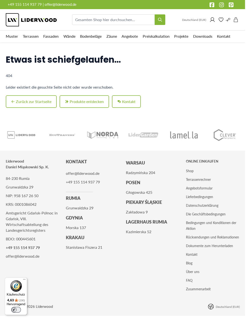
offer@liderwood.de (60, 4)
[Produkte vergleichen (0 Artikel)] (228, 20)
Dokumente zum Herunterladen (209, 245)
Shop (190, 171)
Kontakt (191, 254)
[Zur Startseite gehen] (31, 19)
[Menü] (24, 280)
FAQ (189, 280)
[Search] (160, 19)
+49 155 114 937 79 (25, 4)
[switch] (16, 310)
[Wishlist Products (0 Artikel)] (221, 20)
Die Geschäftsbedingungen (206, 214)
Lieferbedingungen (199, 196)
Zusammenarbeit (198, 289)
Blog (189, 263)
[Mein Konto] (212, 20)
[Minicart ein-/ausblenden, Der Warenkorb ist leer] (236, 20)
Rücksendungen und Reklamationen (212, 237)
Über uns (192, 271)
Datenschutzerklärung (202, 205)
